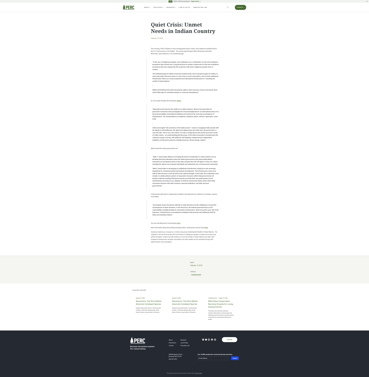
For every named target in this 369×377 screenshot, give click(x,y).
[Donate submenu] (244, 7)
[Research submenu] (175, 7)
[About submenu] (150, 7)
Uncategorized (196, 275)
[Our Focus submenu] (163, 7)
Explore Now (195, 1)
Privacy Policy (198, 373)
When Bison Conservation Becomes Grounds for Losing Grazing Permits (220, 304)
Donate (229, 339)
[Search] (228, 7)
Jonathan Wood (212, 298)
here (178, 223)
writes (179, 101)
